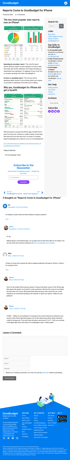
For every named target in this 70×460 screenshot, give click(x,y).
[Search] (61, 26)
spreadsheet (7, 433)
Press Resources (34, 446)
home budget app (9, 422)
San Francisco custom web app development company (22, 454)
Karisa (11, 277)
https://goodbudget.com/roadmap (44, 243)
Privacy (27, 446)
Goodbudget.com (53, 41)
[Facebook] (49, 111)
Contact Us (51, 94)
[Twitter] (52, 111)
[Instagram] (58, 111)
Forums (50, 92)
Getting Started (53, 87)
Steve (11, 227)
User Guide (51, 90)
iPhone (58, 74)
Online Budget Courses (55, 36)
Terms (23, 446)
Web (60, 72)
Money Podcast (53, 39)
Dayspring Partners (16, 446)
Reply (7, 219)
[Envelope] (55, 111)
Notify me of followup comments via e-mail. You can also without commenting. (33, 372)
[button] (65, 3)
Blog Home (51, 34)
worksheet (15, 432)
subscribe (45, 372)
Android (50, 74)
